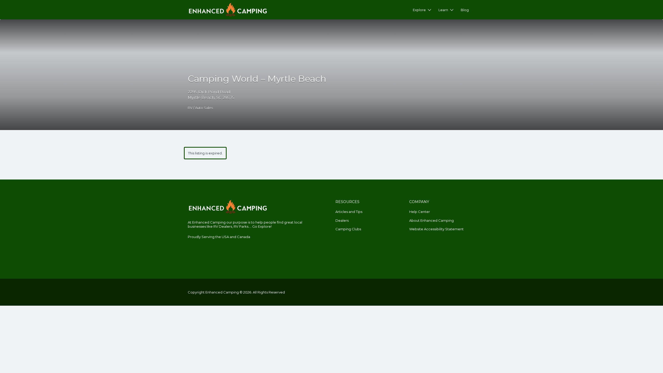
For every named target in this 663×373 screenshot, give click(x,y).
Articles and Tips (348, 212)
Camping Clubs (348, 229)
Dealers (342, 220)
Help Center (419, 212)
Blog (465, 10)
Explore (419, 10)
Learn (443, 10)
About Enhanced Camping (431, 220)
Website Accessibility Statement (436, 229)
